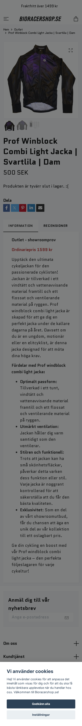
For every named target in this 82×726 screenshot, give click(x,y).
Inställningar (41, 714)
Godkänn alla (41, 704)
